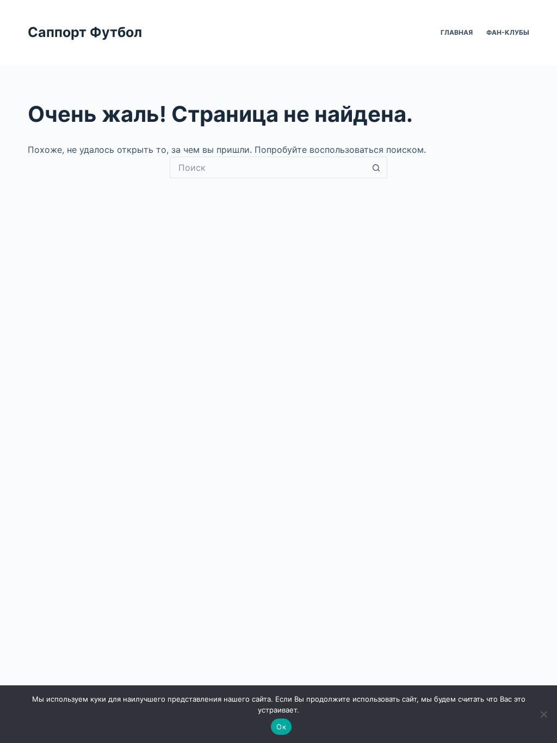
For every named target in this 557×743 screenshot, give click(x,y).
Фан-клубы (507, 32)
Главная (457, 32)
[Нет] (543, 714)
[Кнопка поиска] (376, 167)
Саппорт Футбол (85, 32)
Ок (281, 726)
